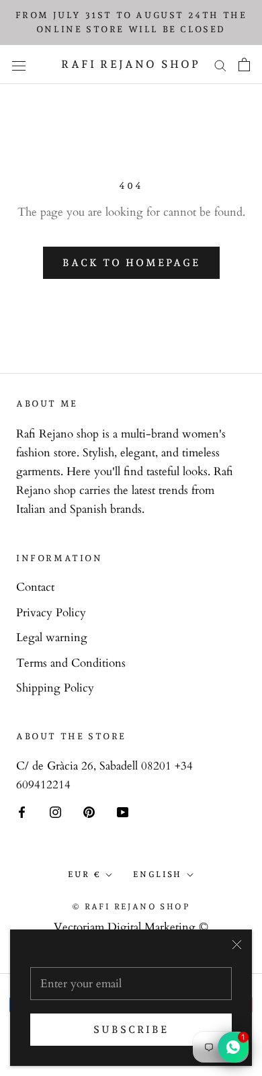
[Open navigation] (19, 64)
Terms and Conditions (71, 663)
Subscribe (131, 1030)
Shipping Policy (55, 688)
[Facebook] (22, 811)
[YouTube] (122, 811)
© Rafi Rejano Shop (131, 906)
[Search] (220, 64)
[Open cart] (244, 64)
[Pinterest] (89, 811)
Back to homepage (131, 263)
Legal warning (51, 637)
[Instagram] (55, 811)
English (157, 874)
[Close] (237, 945)
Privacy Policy (51, 612)
